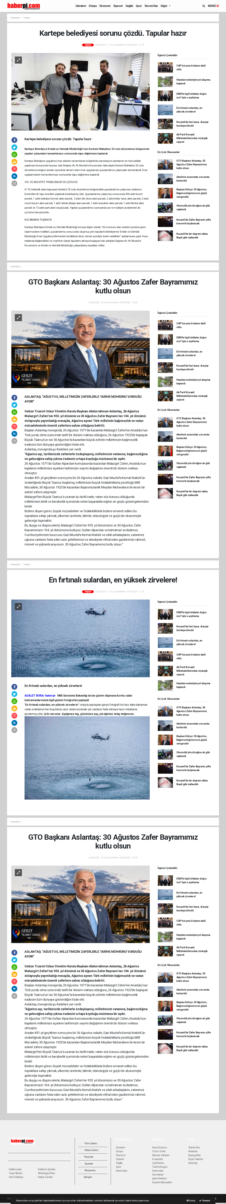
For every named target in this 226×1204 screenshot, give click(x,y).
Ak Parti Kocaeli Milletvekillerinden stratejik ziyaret (192, 138)
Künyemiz (90, 1170)
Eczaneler (157, 1159)
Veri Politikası (16, 1177)
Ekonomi (104, 6)
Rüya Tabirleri (195, 1159)
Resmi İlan (151, 6)
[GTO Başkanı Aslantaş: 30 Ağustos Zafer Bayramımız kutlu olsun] (80, 349)
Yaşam (26, 17)
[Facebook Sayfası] (10, 1157)
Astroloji (192, 1163)
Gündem (81, 6)
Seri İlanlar (158, 1174)
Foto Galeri (90, 1143)
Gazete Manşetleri (162, 1182)
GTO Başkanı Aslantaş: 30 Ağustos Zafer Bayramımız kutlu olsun (191, 164)
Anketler (193, 1151)
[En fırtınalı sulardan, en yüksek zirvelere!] (80, 638)
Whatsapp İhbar (46, 1173)
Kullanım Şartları (46, 1169)
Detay (192, 1200)
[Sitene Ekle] (54, 1157)
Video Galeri (91, 1150)
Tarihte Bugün (160, 1166)
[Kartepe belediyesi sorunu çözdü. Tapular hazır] (80, 91)
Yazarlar (89, 1156)
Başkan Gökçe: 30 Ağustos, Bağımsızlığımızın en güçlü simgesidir (191, 193)
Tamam (205, 1200)
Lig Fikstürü (158, 1163)
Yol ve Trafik (159, 1151)
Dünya (93, 6)
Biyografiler (194, 1155)
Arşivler (88, 1163)
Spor (139, 6)
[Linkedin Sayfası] (35, 1157)
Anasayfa (15, 17)
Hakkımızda (15, 1169)
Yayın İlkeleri (15, 1173)
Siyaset (118, 6)
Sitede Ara (194, 1147)
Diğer (164, 6)
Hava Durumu (159, 1147)
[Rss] (41, 1157)
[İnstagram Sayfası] (22, 1157)
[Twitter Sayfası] (16, 1157)
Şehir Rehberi (159, 1178)
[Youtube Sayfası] (28, 1157)
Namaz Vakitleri (160, 1155)
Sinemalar (157, 1170)
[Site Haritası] (47, 1157)
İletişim (87, 1177)
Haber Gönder (45, 1177)
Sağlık (129, 6)
